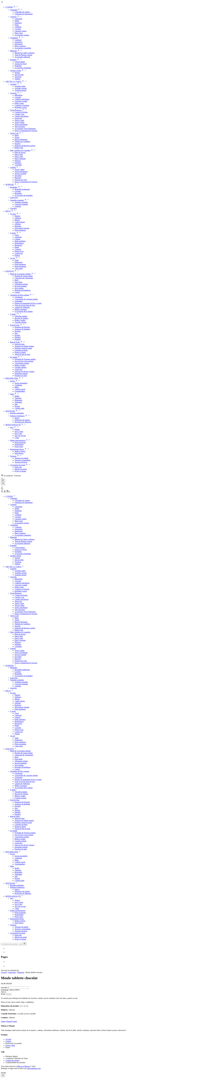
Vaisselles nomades (17, 200)
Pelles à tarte (19, 103)
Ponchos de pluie (21, 376)
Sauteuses (18, 23)
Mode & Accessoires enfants (20, 274)
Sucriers (17, 144)
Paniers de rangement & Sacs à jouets (28, 303)
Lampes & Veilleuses (22, 307)
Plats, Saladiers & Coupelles (20, 150)
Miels (17, 387)
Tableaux (18, 218)
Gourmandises (20, 391)
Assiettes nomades (21, 202)
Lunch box (14, 197)
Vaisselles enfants (21, 316)
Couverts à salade (21, 101)
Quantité (4, 987)
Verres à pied (19, 120)
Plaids (17, 247)
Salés (12, 394)
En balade (14, 357)
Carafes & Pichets (21, 112)
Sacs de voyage (20, 436)
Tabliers (17, 79)
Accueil (4, 972)
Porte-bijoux (19, 453)
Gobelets (18, 206)
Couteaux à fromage (22, 105)
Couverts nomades (21, 204)
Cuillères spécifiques (22, 99)
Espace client (10, 1045)
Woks (17, 25)
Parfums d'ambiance (17, 416)
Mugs (17, 135)
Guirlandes (18, 301)
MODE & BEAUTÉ (13, 425)
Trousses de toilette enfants (24, 346)
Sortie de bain (20, 344)
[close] (3, 1075)
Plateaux (18, 161)
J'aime (3, 1021)
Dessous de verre (21, 180)
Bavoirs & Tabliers (21, 318)
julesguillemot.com (34, 1068)
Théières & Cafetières (22, 141)
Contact (8, 1041)
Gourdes (18, 191)
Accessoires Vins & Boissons (25, 129)
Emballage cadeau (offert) (10, 990)
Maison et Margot (23, 1066)
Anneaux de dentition (22, 329)
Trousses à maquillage (22, 460)
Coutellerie (14, 38)
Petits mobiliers (20, 241)
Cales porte (19, 268)
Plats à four (19, 33)
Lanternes (18, 237)
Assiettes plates (20, 86)
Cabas (17, 438)
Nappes (17, 73)
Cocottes (18, 29)
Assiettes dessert (20, 90)
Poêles (17, 21)
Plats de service (20, 152)
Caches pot (19, 253)
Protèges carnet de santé (23, 348)
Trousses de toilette (21, 458)
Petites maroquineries (18, 440)
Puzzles (17, 335)
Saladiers (18, 163)
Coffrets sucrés (20, 389)
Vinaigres (18, 398)
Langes (17, 292)
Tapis (16, 260)
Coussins (18, 249)
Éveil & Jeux (15, 325)
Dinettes (18, 337)
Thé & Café (14, 133)
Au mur (13, 214)
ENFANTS (9, 271)
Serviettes (18, 176)
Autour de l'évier (21, 64)
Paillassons (18, 262)
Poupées (18, 339)
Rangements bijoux (17, 449)
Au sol (12, 258)
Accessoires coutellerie (23, 48)
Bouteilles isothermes (22, 189)
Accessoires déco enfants (24, 311)
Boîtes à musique (21, 309)
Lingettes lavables (21, 350)
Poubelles (18, 66)
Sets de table (19, 75)
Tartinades (18, 402)
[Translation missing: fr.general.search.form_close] (24, 943)
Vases (17, 235)
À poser (13, 233)
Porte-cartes (19, 447)
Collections (12, 972)
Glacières (13, 208)
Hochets (18, 331)
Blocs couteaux (20, 46)
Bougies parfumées (17, 413)
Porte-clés (18, 467)
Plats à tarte (19, 154)
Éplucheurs (19, 44)
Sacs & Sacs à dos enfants (24, 361)
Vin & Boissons (16, 110)
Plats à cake (19, 157)
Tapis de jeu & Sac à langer (24, 371)
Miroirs (17, 220)
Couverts (13, 93)
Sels (16, 404)
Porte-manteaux (20, 230)
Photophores (19, 243)
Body (17, 280)
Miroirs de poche (21, 469)
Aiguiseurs (18, 42)
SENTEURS (10, 411)
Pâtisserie (13, 51)
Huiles (17, 396)
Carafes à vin (19, 114)
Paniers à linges (20, 352)
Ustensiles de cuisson (22, 12)
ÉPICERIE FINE (12, 378)
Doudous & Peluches (22, 327)
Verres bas (18, 118)
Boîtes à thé (19, 148)
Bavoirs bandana (21, 286)
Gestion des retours (12, 1060)
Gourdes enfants (20, 322)
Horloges (18, 226)
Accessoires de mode (18, 465)
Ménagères (18, 95)
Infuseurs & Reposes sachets (25, 146)
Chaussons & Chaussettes (24, 278)
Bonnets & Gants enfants (24, 276)
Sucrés (12, 381)
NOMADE (9, 184)
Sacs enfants (19, 288)
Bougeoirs (18, 245)
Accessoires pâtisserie (22, 57)
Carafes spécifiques (22, 116)
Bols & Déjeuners (21, 139)
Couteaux (18, 40)
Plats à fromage (20, 159)
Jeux (16, 333)
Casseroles (18, 19)
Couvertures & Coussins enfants (26, 299)
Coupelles (18, 165)
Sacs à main (19, 431)
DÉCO (8, 211)
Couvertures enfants (22, 363)
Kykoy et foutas (20, 471)
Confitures (18, 385)
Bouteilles (14, 187)
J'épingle (9, 1021)
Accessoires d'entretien (23, 68)
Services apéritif (20, 174)
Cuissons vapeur (20, 31)
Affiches (18, 224)
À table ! (13, 314)
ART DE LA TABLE (13, 81)
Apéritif (13, 167)
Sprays (17, 418)
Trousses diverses (21, 462)
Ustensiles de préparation (24, 14)
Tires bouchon (20, 126)
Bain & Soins (15, 342)
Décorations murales (22, 228)
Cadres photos (20, 222)
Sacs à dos (18, 434)
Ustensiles (14, 10)
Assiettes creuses (21, 88)
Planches (18, 178)
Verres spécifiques (21, 124)
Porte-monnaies (20, 442)
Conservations (20, 62)
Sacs (12, 427)
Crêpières (18, 27)
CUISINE (9, 7)
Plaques (17, 216)
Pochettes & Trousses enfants (25, 359)
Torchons (18, 77)
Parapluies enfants (21, 373)
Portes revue (19, 251)
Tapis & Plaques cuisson (23, 55)
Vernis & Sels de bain (22, 354)
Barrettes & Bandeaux (23, 290)
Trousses (13, 456)
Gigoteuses (19, 297)
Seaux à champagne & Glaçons (26, 131)
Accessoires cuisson (22, 35)
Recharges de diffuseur (23, 422)
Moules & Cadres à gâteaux (25, 53)
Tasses (17, 137)
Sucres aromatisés (21, 383)
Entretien (13, 60)
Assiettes (13, 84)
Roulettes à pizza (21, 107)
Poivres (17, 406)
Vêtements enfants (21, 284)
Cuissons (13, 17)
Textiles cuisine (16, 71)
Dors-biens (18, 282)
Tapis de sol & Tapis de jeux (25, 305)
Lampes (17, 239)
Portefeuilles (19, 444)
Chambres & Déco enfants (20, 295)
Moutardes (18, 400)
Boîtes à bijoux (20, 451)
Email (15, 1021)
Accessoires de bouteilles (24, 195)
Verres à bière (19, 122)
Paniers (17, 255)
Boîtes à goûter (20, 320)
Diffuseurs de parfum (22, 420)
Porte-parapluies (20, 266)
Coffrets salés (19, 408)
